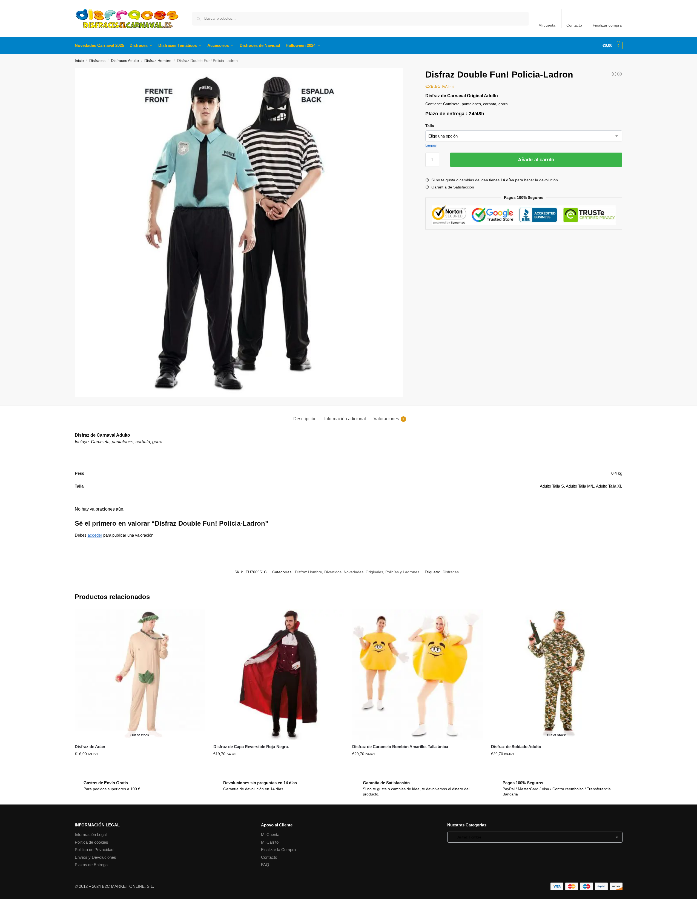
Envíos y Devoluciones (95, 857)
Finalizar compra (607, 25)
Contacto (574, 25)
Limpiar (431, 145)
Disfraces (97, 61)
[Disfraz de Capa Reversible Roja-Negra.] (278, 674)
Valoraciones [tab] (389, 418)
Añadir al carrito (536, 159)
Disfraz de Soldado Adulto (516, 746)
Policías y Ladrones (402, 572)
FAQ (265, 864)
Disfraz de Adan (90, 746)
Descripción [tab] (305, 418)
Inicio (79, 61)
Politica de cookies (91, 842)
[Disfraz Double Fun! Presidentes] (614, 74)
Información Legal (91, 834)
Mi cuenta (546, 25)
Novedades (353, 572)
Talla (429, 126)
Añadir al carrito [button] (279, 765)
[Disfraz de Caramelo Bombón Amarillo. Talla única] (417, 674)
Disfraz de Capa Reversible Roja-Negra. (251, 746)
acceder (95, 535)
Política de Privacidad (94, 849)
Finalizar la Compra (278, 849)
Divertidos (333, 572)
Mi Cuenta (270, 834)
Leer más (139, 765)
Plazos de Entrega (91, 864)
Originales (374, 572)
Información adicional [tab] (345, 418)
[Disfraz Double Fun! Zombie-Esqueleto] (619, 74)
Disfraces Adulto (125, 61)
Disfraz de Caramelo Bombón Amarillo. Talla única (400, 746)
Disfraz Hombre (157, 61)
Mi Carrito (270, 842)
